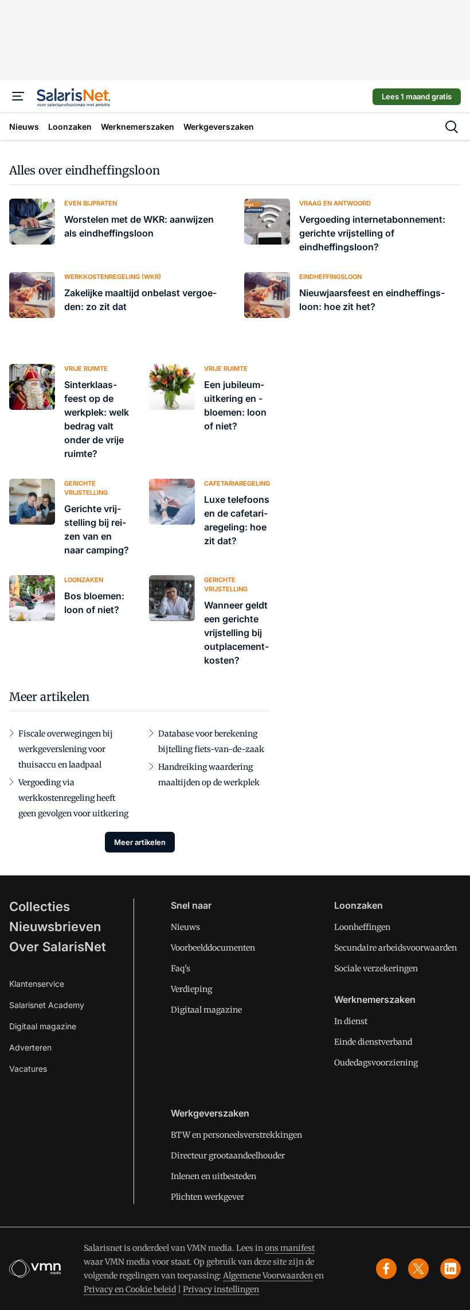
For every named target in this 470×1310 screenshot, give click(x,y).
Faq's (180, 968)
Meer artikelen (140, 842)
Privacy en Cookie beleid (130, 1289)
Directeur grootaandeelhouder (228, 1155)
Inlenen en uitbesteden (213, 1176)
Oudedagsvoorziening (376, 1062)
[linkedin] (450, 1268)
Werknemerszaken (375, 999)
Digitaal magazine (42, 1026)
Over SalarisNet (57, 946)
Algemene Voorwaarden (268, 1275)
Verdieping (191, 989)
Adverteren (30, 1047)
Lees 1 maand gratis (417, 96)
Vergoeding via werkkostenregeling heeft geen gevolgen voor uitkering (73, 798)
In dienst (350, 1021)
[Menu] (18, 96)
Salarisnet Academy (46, 1005)
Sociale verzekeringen (376, 968)
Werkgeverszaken (210, 1113)
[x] (418, 1268)
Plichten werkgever (207, 1197)
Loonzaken (358, 905)
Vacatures (28, 1068)
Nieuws (185, 927)
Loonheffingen (362, 927)
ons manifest (290, 1248)
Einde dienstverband (373, 1042)
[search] (451, 127)
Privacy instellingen (221, 1289)
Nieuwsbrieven (55, 926)
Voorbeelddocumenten (213, 948)
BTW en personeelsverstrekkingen (236, 1135)
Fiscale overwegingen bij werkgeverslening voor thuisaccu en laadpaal (65, 749)
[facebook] (386, 1268)
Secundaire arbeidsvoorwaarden (395, 948)
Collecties (39, 906)
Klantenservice (36, 984)
